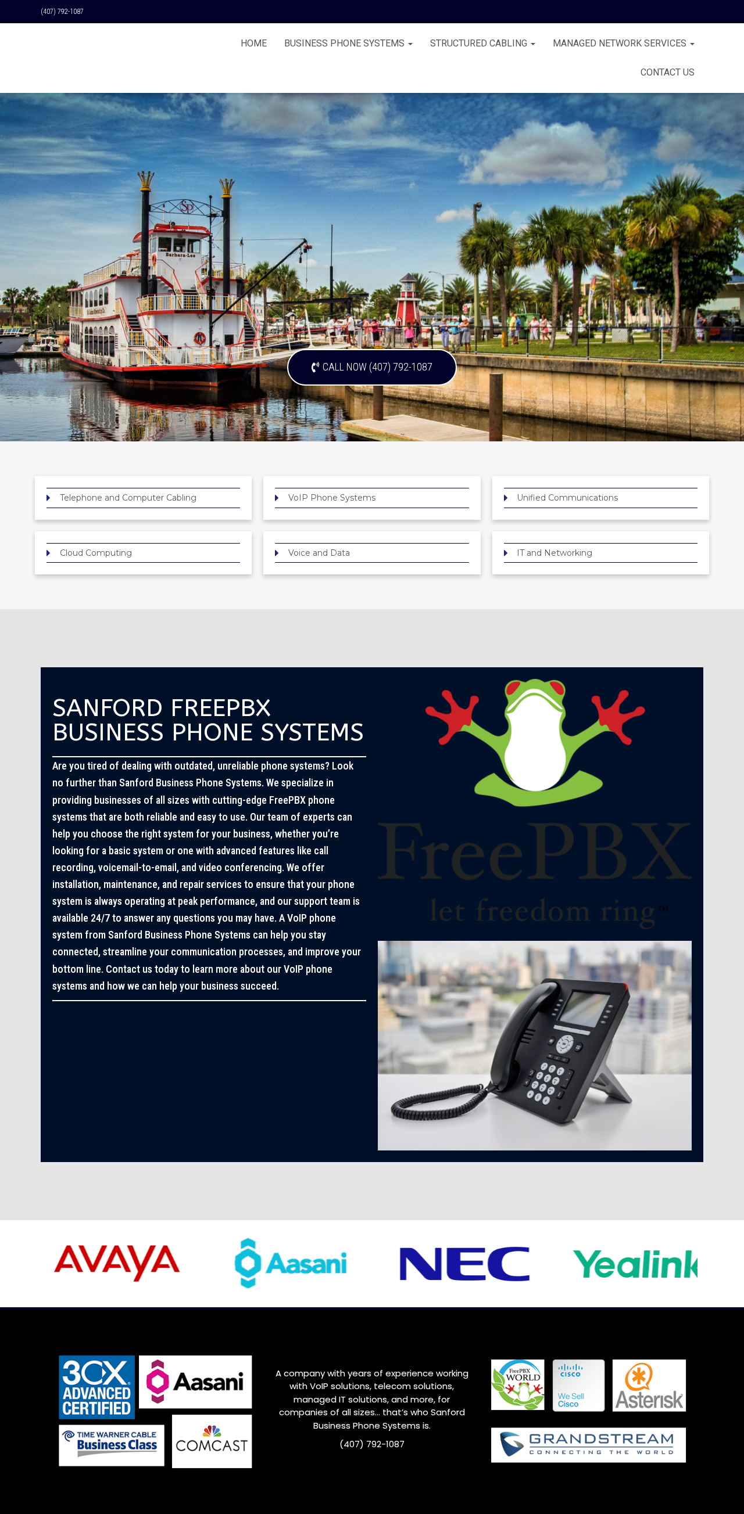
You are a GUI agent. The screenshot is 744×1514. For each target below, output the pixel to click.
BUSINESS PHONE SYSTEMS (345, 43)
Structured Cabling (480, 43)
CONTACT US (668, 72)
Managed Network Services (621, 43)
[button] (372, 367)
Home (254, 43)
